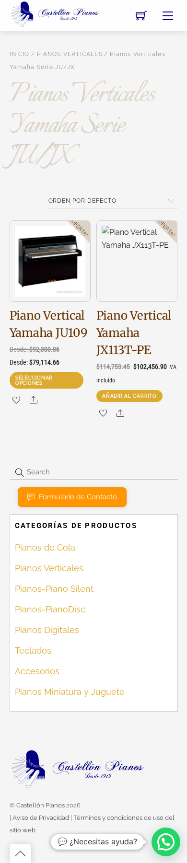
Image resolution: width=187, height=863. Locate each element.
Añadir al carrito (129, 396)
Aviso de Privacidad (40, 817)
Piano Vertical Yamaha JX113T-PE (134, 332)
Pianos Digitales (47, 630)
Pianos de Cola (45, 547)
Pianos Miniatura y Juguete (70, 692)
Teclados (33, 650)
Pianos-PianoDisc (50, 609)
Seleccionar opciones (34, 380)
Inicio (20, 54)
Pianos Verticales (69, 54)
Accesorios (37, 671)
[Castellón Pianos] (55, 13)
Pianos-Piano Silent (54, 589)
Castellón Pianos (40, 805)
